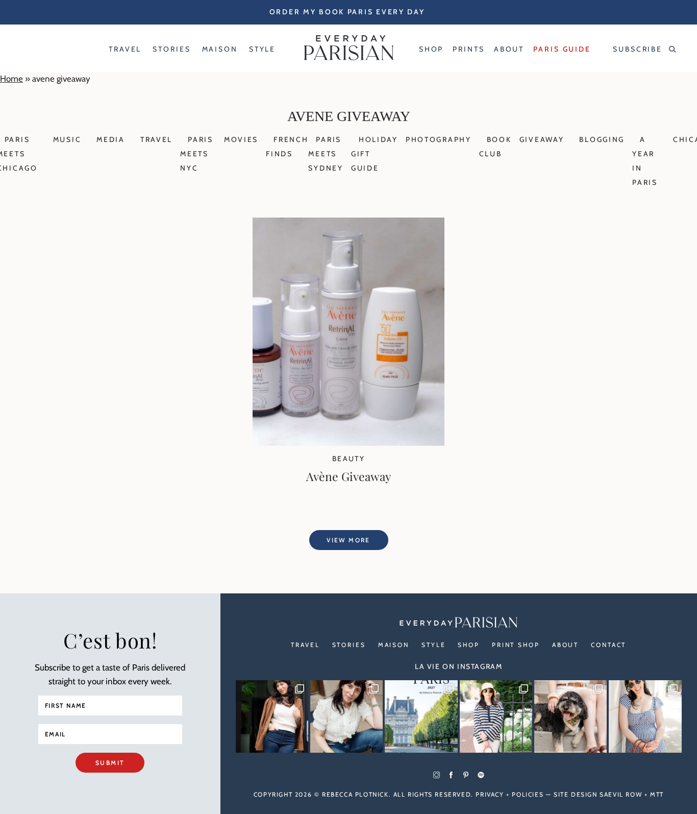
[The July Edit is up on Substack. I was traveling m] (645, 716)
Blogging (602, 139)
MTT (657, 794)
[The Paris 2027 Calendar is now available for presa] (421, 716)
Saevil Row (621, 794)
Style (433, 645)
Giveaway (541, 139)
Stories (349, 645)
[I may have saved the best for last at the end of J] (570, 716)
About (565, 645)
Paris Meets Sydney (325, 154)
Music (67, 139)
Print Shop (516, 645)
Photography (438, 139)
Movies (241, 139)
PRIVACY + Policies (509, 794)
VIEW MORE (348, 540)
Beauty (348, 458)
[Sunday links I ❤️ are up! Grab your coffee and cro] (496, 716)
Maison (393, 645)
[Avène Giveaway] (348, 443)
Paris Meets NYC (196, 154)
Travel (156, 139)
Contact (608, 645)
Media (110, 139)
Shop (469, 645)
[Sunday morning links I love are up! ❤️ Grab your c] (272, 716)
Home (11, 79)
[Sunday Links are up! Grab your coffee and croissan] (346, 716)
